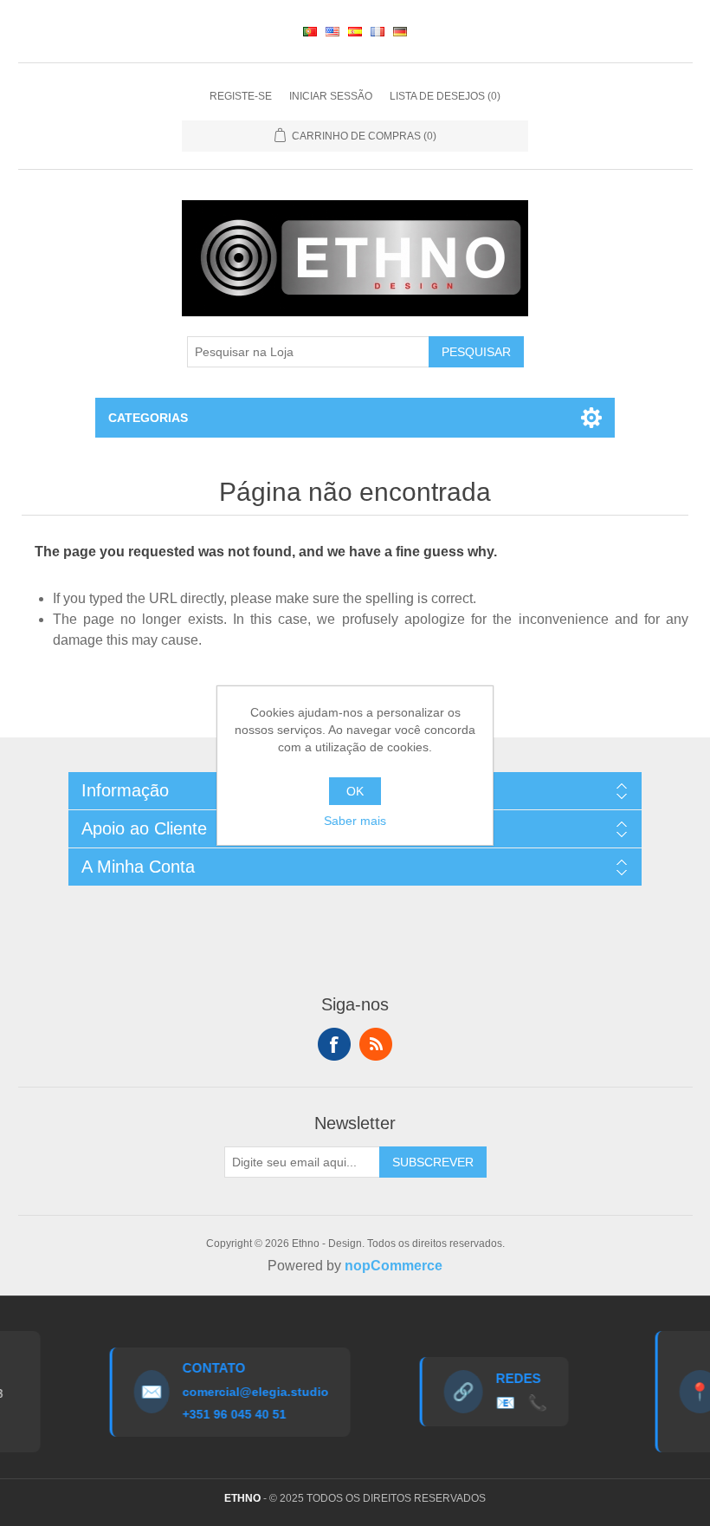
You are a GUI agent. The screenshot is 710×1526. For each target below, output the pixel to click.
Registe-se (241, 96)
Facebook (334, 1044)
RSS (375, 1044)
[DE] (400, 31)
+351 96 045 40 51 (226, 1414)
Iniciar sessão (330, 96)
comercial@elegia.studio (247, 1392)
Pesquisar (476, 352)
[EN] (332, 31)
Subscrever (433, 1162)
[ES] (355, 31)
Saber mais (355, 821)
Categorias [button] (148, 418)
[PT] (310, 31)
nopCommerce (393, 1265)
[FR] (377, 31)
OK (355, 791)
